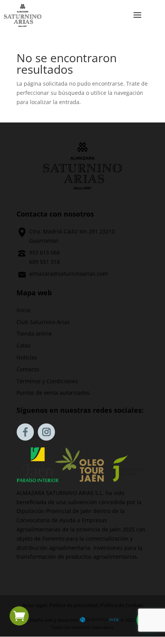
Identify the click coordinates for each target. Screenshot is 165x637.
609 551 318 (44, 261)
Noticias (26, 357)
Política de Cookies (122, 605)
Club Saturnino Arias (43, 322)
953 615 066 (44, 252)
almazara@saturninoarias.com (68, 273)
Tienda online (34, 333)
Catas (23, 345)
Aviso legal (34, 605)
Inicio (23, 310)
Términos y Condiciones (47, 381)
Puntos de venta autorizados (53, 392)
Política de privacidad (73, 605)
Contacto (27, 369)
